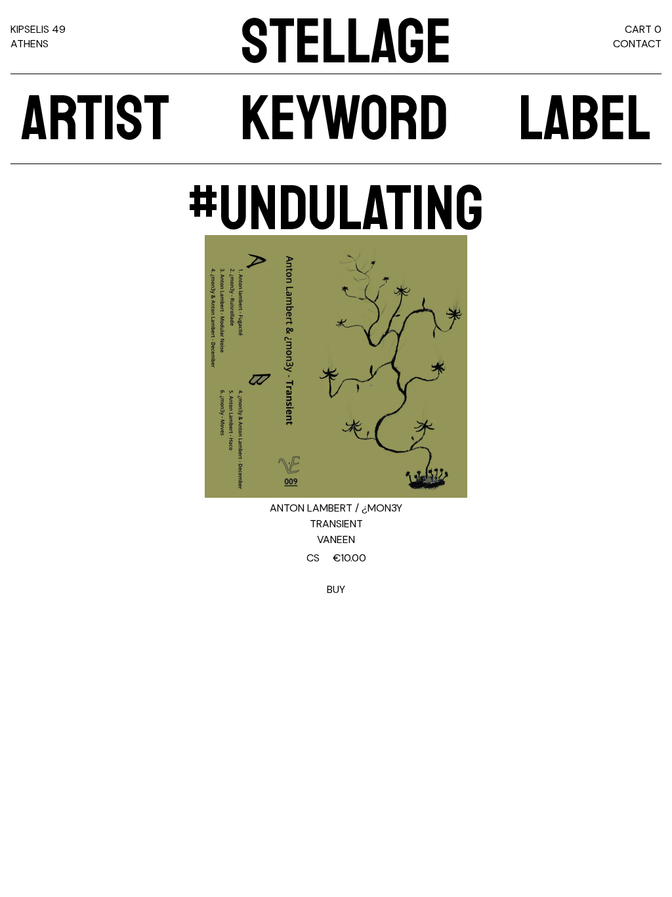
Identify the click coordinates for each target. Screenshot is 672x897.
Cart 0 (643, 29)
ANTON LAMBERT (311, 508)
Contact (637, 44)
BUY (336, 573)
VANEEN (336, 539)
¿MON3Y (382, 508)
